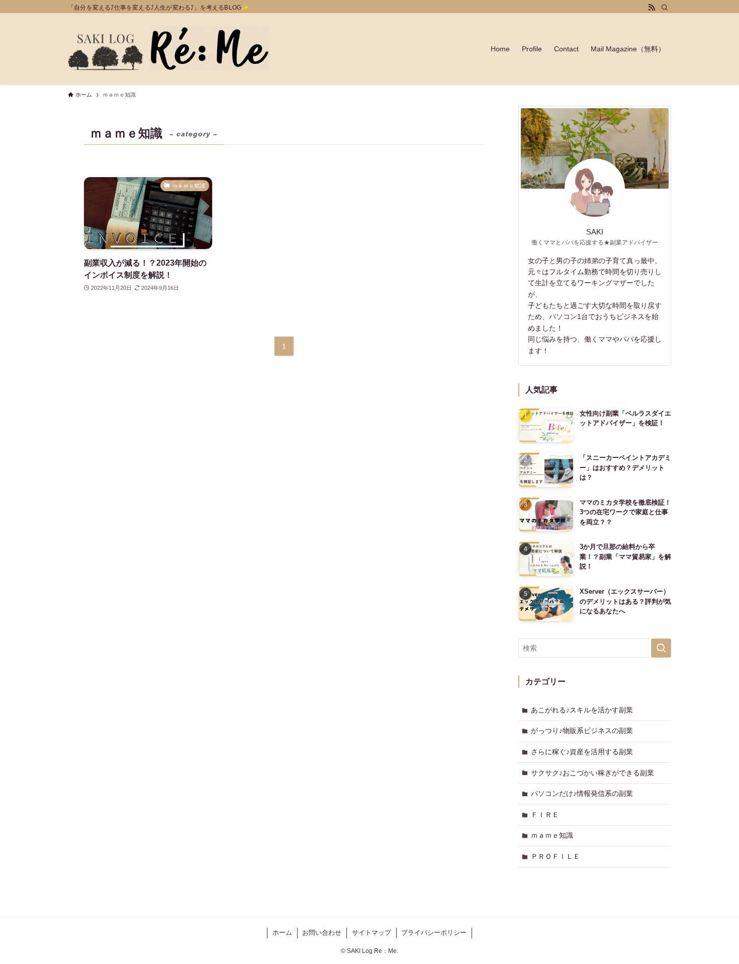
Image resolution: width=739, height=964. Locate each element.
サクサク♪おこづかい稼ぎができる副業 (592, 773)
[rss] (651, 7)
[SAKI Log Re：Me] (168, 48)
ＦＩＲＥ (545, 815)
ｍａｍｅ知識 (552, 835)
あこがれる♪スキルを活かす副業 (582, 710)
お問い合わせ (321, 932)
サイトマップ (371, 932)
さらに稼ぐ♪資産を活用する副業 (582, 752)
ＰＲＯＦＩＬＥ (555, 856)
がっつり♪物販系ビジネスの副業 (582, 731)
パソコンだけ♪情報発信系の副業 (582, 793)
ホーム (282, 932)
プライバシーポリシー (434, 932)
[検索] (664, 7)
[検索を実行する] (661, 648)
